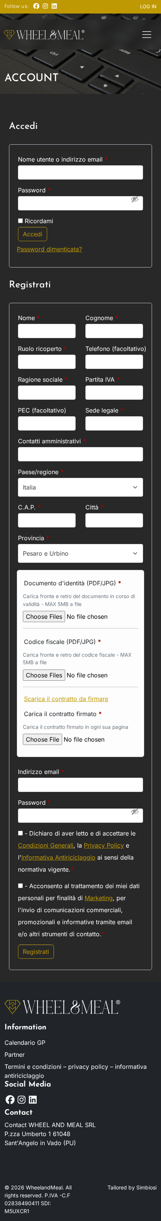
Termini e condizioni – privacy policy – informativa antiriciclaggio (75, 1071)
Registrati (36, 951)
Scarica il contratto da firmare (66, 699)
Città (94, 507)
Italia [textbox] (29, 487)
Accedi (32, 234)
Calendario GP (24, 1042)
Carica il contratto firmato (63, 714)
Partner (14, 1054)
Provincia (33, 538)
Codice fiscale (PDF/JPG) (62, 641)
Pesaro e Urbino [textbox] (46, 553)
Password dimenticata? (49, 249)
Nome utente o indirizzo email (75, 159)
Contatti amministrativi (52, 441)
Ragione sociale (43, 379)
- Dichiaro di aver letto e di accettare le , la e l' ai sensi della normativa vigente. (77, 851)
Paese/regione (41, 472)
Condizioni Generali (45, 845)
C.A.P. (29, 507)
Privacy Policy (104, 845)
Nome (29, 318)
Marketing (99, 898)
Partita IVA (102, 379)
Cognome (101, 318)
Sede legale (104, 410)
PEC (42, 410)
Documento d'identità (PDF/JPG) (72, 583)
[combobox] (80, 487)
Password (47, 190)
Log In (148, 6)
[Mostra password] (135, 199)
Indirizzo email (53, 771)
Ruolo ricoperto (42, 348)
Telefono (114, 348)
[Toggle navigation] (146, 34)
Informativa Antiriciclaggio (58, 857)
